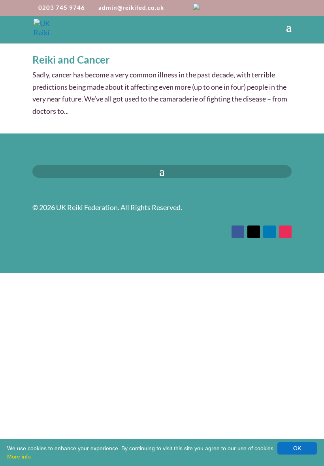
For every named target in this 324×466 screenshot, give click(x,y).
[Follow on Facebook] (238, 231)
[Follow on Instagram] (285, 231)
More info (19, 456)
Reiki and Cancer (71, 59)
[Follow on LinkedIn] (269, 231)
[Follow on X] (253, 231)
